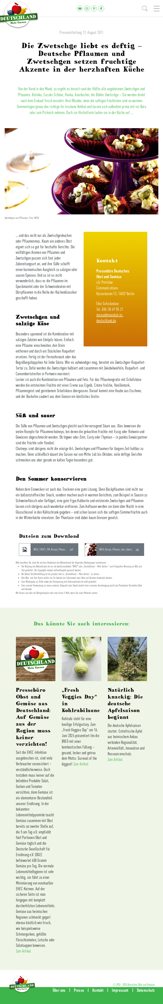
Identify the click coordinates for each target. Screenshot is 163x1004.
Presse (79, 990)
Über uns (59, 990)
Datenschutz (146, 990)
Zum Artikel (23, 950)
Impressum (120, 990)
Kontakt (97, 990)
